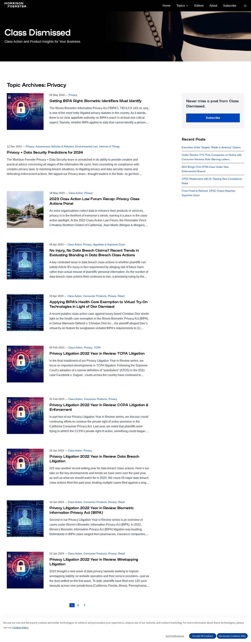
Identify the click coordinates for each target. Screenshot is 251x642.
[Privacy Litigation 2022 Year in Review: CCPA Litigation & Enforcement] (78, 415)
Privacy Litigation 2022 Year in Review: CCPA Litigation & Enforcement (98, 408)
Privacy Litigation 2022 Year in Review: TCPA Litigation (97, 353)
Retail (121, 296)
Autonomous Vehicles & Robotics (55, 146)
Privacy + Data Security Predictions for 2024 (45, 152)
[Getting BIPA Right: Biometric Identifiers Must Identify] (78, 111)
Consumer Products (94, 296)
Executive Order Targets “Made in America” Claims (211, 147)
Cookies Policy (20, 627)
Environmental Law (86, 146)
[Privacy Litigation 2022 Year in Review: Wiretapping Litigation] (78, 570)
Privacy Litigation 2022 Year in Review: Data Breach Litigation (94, 459)
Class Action (76, 192)
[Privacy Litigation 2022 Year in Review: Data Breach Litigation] (78, 467)
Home (167, 5)
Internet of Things (109, 146)
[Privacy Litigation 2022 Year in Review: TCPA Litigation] (78, 364)
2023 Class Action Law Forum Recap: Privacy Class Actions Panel (94, 201)
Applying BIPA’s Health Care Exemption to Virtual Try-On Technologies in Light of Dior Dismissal (98, 304)
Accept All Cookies (202, 636)
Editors (199, 5)
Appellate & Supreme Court (109, 244)
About (213, 5)
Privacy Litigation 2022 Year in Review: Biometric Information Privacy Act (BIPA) (91, 511)
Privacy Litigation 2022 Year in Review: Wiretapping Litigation (93, 562)
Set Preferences (175, 636)
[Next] (85, 606)
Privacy (73, 94)
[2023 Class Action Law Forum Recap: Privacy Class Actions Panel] (78, 209)
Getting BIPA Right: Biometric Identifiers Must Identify (95, 101)
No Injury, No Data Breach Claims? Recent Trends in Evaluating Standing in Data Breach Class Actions (94, 253)
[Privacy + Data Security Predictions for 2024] (78, 160)
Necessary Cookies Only (232, 636)
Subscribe (229, 5)
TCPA (97, 347)
